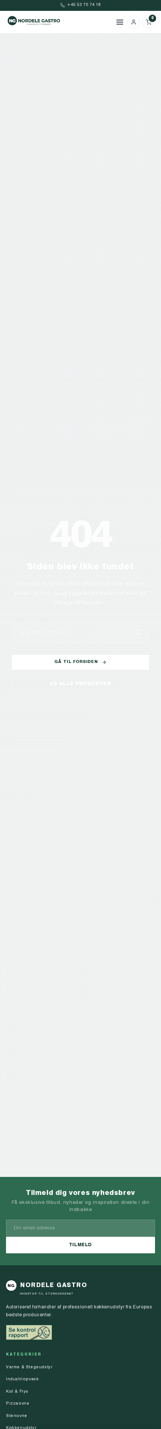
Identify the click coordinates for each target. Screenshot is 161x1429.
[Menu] (119, 22)
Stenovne (16, 1416)
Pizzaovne (17, 1404)
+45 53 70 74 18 (84, 5)
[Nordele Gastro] (59, 22)
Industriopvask (22, 1379)
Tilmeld (80, 1245)
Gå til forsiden (76, 662)
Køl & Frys (17, 1392)
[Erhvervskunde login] (133, 22)
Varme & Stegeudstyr (29, 1367)
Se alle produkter (80, 683)
